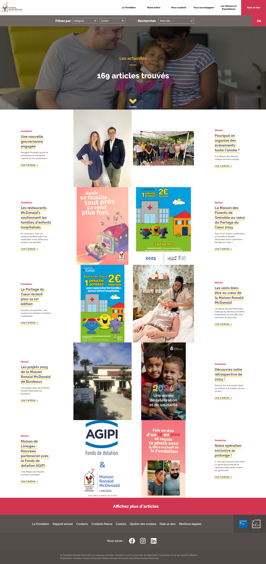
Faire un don (168, 524)
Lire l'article (28, 164)
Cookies (121, 524)
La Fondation (40, 524)
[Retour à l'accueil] (11, 7)
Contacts (82, 524)
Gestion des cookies (143, 524)
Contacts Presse (101, 524)
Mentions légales (190, 524)
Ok (259, 21)
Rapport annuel (63, 524)
